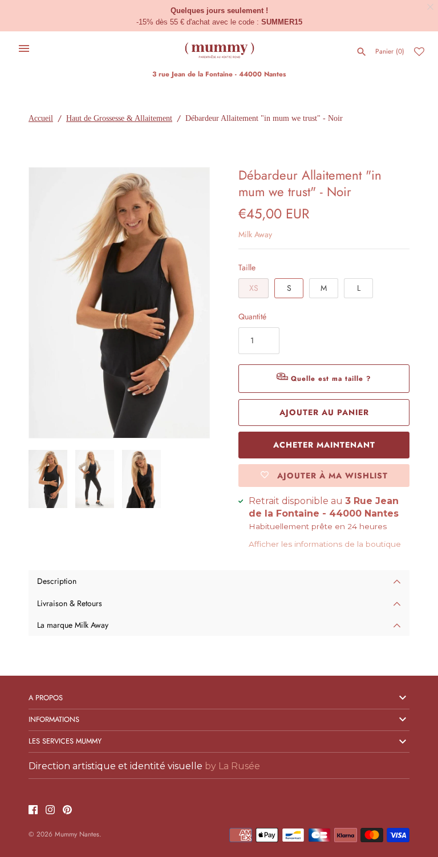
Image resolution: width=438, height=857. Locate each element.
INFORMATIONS (54, 719)
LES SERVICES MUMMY (65, 741)
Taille (247, 267)
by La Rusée (232, 766)
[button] (185, 302)
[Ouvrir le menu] (23, 48)
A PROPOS (46, 697)
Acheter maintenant (324, 444)
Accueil (41, 118)
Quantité (252, 316)
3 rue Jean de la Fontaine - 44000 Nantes (219, 74)
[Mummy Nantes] (219, 48)
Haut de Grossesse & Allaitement (119, 118)
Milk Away (255, 234)
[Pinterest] (67, 810)
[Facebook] (33, 810)
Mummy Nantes (77, 834)
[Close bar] (431, 7)
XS (253, 288)
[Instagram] (50, 810)
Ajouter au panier (324, 412)
